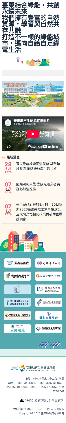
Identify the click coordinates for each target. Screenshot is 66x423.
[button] (33, 73)
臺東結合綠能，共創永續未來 (31, 8)
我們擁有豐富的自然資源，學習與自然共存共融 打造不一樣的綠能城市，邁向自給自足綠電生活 (31, 33)
